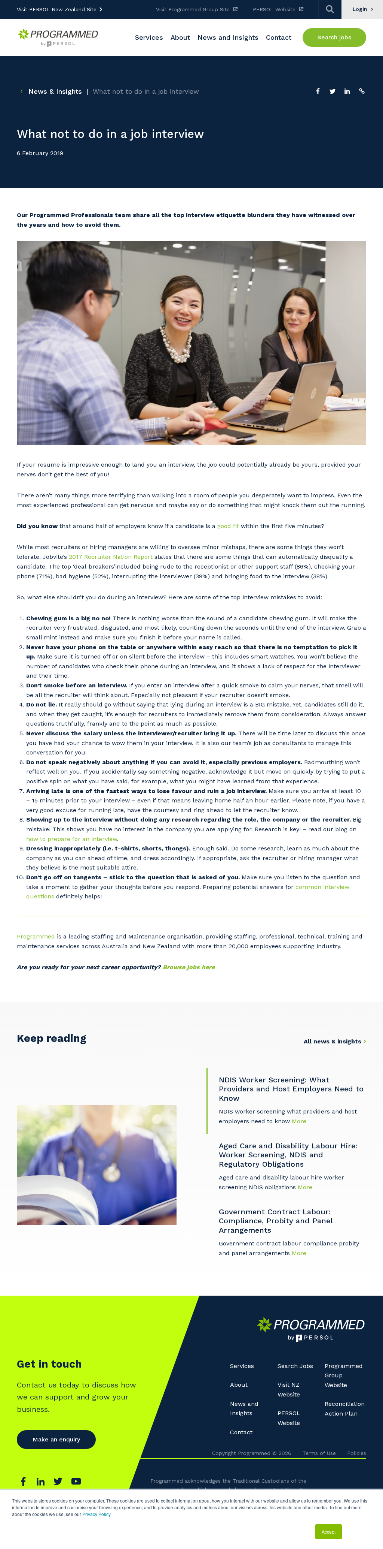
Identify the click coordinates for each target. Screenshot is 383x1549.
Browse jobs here (189, 967)
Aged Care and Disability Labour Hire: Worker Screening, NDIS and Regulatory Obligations (288, 1155)
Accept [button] (328, 1531)
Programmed (36, 936)
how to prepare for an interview (71, 839)
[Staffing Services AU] (58, 37)
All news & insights (332, 1041)
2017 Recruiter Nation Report (111, 556)
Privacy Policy (96, 1514)
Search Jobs (295, 1365)
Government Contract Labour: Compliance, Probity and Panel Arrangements (276, 1221)
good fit (228, 526)
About (239, 1384)
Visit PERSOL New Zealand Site (56, 9)
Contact (241, 1432)
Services (242, 1365)
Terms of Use (319, 1453)
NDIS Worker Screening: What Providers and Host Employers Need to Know (291, 1089)
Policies (356, 1453)
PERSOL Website (274, 9)
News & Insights (54, 91)
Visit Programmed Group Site (193, 9)
